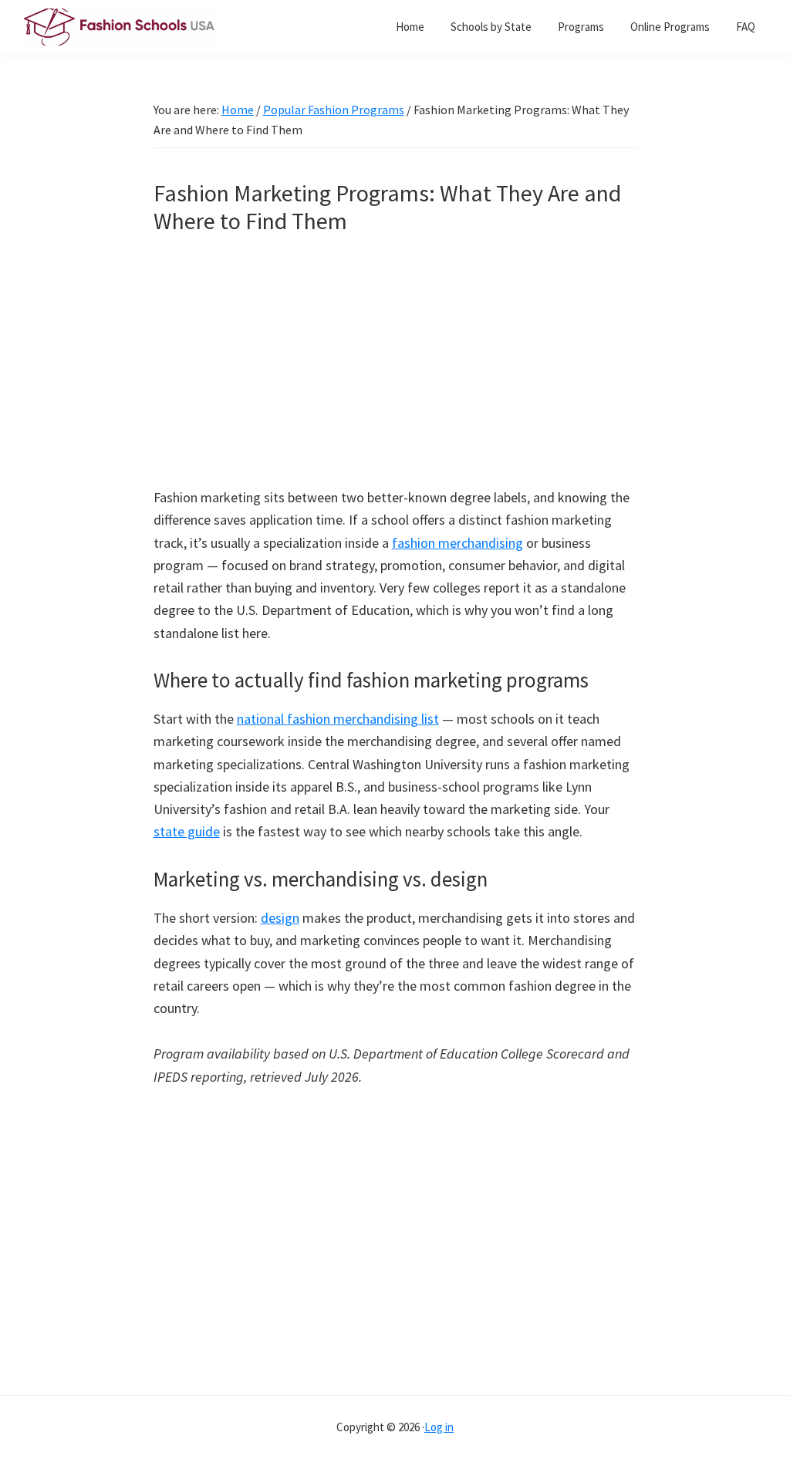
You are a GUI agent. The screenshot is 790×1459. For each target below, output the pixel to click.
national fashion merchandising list (338, 719)
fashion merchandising (457, 543)
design (280, 918)
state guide (187, 831)
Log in (439, 1427)
